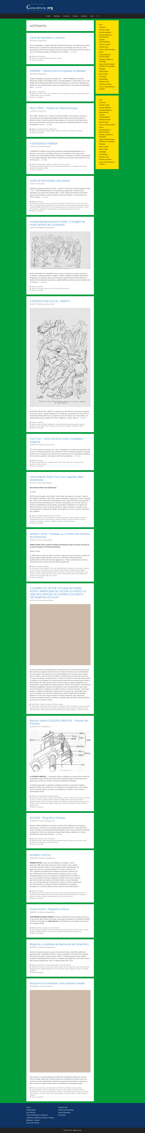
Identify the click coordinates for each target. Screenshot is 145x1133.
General (38, 205)
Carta (33, 58)
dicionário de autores (81, 203)
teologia (32, 805)
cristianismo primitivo (84, 797)
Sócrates (77, 803)
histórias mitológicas (46, 572)
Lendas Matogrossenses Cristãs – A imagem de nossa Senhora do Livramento (57, 223)
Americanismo (36, 706)
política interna (54, 709)
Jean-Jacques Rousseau (49, 1091)
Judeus (73, 93)
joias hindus (61, 572)
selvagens (68, 426)
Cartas (37, 58)
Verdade (59, 58)
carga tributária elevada (59, 568)
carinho (47, 892)
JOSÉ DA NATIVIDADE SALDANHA (50, 180)
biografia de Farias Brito (38, 967)
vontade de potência (69, 1093)
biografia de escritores (38, 892)
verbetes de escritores (54, 896)
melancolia (72, 968)
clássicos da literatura (49, 1089)
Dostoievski (75, 1089)
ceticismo (65, 797)
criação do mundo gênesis (41, 570)
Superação (40, 168)
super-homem (50, 1093)
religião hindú (83, 573)
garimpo (77, 424)
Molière (53, 130)
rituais (60, 803)
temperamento (68, 931)
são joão (81, 462)
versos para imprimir (67, 896)
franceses (65, 840)
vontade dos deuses (69, 521)
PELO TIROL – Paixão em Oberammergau (54, 108)
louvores (50, 288)
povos (42, 95)
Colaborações (31, 1110)
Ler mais (74, 52)
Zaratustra (32, 1095)
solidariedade (43, 209)
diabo (56, 462)
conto (45, 462)
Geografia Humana (43, 129)
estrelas (71, 517)
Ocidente (32, 95)
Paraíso (37, 95)
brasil (49, 929)
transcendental (59, 1093)
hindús (38, 572)
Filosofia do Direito (105, 84)
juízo (52, 166)
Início (100, 25)
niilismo (80, 1091)
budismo (45, 797)
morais (70, 801)
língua (37, 519)
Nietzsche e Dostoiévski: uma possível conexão (57, 983)
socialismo (73, 709)
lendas (46, 288)
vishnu (55, 575)
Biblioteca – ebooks (33, 1120)
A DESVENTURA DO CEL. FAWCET (50, 301)
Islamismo (67, 93)
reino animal (83, 166)
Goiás (60, 462)
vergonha (60, 521)
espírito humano (78, 929)
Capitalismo (62, 706)
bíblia (41, 93)
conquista (81, 706)
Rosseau (75, 16)
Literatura (40, 201)
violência (45, 168)
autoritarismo (54, 706)
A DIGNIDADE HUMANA (44, 143)
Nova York (65, 207)
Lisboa (70, 840)
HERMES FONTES (40, 855)
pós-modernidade (74, 166)
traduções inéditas (52, 209)
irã (62, 93)
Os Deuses (85, 1091)
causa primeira (58, 797)
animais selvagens (37, 517)
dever (66, 517)
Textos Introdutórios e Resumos (37, 1115)
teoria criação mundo (42, 575)
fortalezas (54, 93)
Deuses (62, 517)
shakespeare (72, 130)
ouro (63, 426)
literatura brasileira (41, 894)
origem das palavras (61, 519)
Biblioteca (34, 56)
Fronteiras (78, 708)
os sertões (59, 426)
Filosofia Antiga (42, 796)
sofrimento (53, 58)
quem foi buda (44, 803)
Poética (75, 894)
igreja (41, 288)
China (67, 706)
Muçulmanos (85, 93)
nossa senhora (58, 288)
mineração (52, 426)
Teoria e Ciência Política (107, 49)
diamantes (71, 424)
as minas (38, 424)
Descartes (66, 16)
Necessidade (58, 207)
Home (28, 1107)
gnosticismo (33, 801)
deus (49, 93)
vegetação (54, 521)
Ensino (39, 928)
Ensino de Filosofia (32, 1123)
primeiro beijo (75, 573)
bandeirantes (51, 424)
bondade (40, 166)
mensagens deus (70, 572)
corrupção (87, 706)
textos (51, 575)
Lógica (66, 968)
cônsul (38, 130)
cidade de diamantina (61, 424)
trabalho (81, 426)
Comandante (40, 462)
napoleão (46, 58)
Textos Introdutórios (55, 515)
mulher (42, 58)
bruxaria (45, 517)
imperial (48, 130)
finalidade (38, 931)
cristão (45, 93)
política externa (45, 709)
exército (72, 708)
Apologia (34, 1089)
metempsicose (57, 801)
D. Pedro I (72, 203)
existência (77, 517)
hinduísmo (33, 572)
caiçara (34, 462)
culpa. (65, 1089)
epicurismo (33, 799)
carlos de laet (53, 892)
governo (82, 424)
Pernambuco (80, 207)
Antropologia (103, 79)
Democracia (48, 708)
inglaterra (86, 205)
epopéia (82, 1089)
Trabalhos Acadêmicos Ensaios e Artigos (58, 164)
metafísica (50, 801)
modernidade (57, 166)
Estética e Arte (104, 81)
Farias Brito (41, 965)
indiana (55, 572)
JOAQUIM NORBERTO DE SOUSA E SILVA (41, 207)
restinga (76, 462)
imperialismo (36, 709)
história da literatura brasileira (75, 205)
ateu (37, 93)
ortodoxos (86, 801)
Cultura (67, 203)
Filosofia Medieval (105, 32)
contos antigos (78, 568)
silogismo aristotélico (69, 803)
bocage (39, 840)
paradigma (65, 166)
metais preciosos (50, 519)
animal (33, 288)
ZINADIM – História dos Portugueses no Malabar (58, 70)
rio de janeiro (81, 894)
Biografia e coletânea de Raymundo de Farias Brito (59, 944)
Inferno (38, 426)
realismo (36, 1093)
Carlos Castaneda (64, 1112)
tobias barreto (77, 931)
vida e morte (76, 209)
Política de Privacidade (66, 1110)
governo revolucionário (47, 205)
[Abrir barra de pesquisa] (97, 16)
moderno (50, 931)
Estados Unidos (65, 708)
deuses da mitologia (70, 570)
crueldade (51, 462)
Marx (92, 16)
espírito (43, 130)
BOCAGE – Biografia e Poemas (47, 817)
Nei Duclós (61, 1115)
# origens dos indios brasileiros (40, 568)
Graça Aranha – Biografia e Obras (49, 909)
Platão (48, 16)
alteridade (34, 166)
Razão (31, 1093)
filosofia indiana (69, 799)
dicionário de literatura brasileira (67, 892)
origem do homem (73, 519)
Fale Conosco (30, 1112)
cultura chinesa (40, 708)
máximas (43, 801)
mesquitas (78, 93)
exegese (45, 799)
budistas (51, 797)
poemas (68, 573)
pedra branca (72, 207)
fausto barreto (80, 892)
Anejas (33, 424)
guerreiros (32, 426)
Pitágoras (32, 803)
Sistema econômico (64, 709)
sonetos (55, 842)
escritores (39, 799)
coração (57, 517)
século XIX (59, 130)
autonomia (48, 203)
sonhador (44, 896)
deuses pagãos (80, 570)
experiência (46, 166)
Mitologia (46, 515)
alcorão (34, 93)
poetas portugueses (40, 842)
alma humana (35, 797)
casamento (61, 203)
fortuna (59, 93)
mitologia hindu (79, 572)
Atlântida (44, 424)
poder (63, 573)
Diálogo (69, 1089)
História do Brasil (104, 44)
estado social (56, 708)
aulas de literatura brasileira (39, 929)
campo (44, 840)
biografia (54, 203)
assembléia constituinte (38, 203)
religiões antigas (53, 803)
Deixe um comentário (37, 60)
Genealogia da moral (35, 1091)
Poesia (80, 840)
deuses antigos (59, 570)
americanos (43, 706)
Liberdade (32, 519)
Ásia (51, 568)
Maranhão (44, 931)
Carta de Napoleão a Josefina (47, 37)
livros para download (52, 894)
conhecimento (50, 967)
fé (85, 892)
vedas (36, 805)
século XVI (65, 130)
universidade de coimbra (65, 209)
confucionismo (73, 797)
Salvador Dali (62, 1107)
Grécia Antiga (103, 71)
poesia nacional (68, 894)
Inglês (42, 426)
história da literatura (60, 205)
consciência (51, 517)
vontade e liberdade (81, 1093)
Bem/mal (39, 1089)
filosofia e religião (59, 799)
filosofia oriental (79, 799)
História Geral (41, 56)
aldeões (34, 130)
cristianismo (59, 1089)
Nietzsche (84, 16)
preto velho (70, 462)
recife (55, 931)
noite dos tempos (78, 801)
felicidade (59, 840)
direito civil (33, 205)
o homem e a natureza (81, 968)
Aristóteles (57, 16)
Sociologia (102, 76)
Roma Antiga (103, 74)
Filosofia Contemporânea (39, 164)
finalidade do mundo (51, 968)
